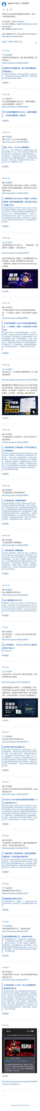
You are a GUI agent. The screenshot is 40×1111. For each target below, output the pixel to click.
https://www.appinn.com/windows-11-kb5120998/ (20, 380)
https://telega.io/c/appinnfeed (12, 36)
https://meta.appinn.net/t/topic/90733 (15, 980)
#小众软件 (8, 242)
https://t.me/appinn (18, 21)
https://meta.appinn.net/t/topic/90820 (15, 595)
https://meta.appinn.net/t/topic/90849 (15, 142)
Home (4, 41)
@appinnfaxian (17, 29)
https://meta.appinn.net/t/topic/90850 (15, 107)
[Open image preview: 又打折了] (20, 1050)
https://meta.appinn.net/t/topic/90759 (15, 848)
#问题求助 (8, 55)
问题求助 (5, 83)
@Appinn (22, 695)
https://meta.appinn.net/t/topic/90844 (15, 193)
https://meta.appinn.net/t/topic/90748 (15, 931)
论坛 (20, 41)
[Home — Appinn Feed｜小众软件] (4, 4)
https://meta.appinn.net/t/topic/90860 (15, 63)
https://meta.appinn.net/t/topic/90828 (15, 545)
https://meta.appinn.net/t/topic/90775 (15, 742)
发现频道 (5, 166)
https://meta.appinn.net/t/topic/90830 (15, 442)
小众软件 (10, 41)
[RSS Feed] (3, 9)
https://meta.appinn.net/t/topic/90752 (15, 893)
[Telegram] (11, 9)
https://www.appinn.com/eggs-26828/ (15, 253)
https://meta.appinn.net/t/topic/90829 (15, 495)
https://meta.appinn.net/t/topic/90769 (15, 794)
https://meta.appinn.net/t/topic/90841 (15, 318)
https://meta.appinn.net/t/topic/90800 (15, 639)
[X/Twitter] (7, 9)
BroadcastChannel (23, 1105)
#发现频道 (8, 137)
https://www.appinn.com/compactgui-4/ (16, 682)
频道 (16, 41)
